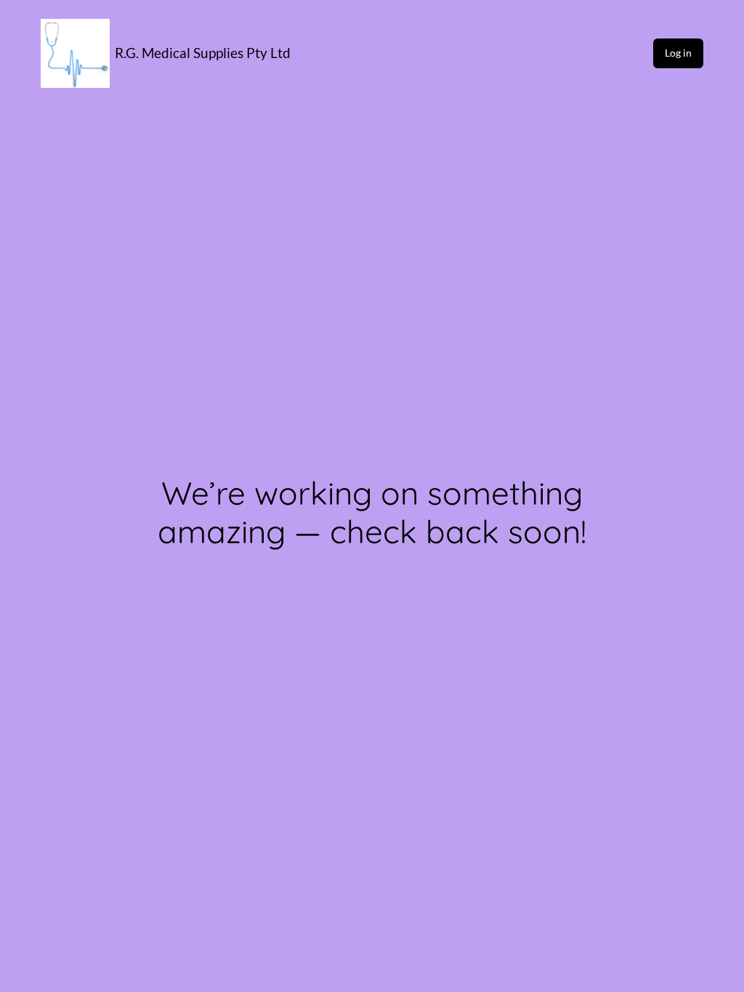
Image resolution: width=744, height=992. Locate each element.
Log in (678, 52)
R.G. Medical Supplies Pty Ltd (203, 52)
